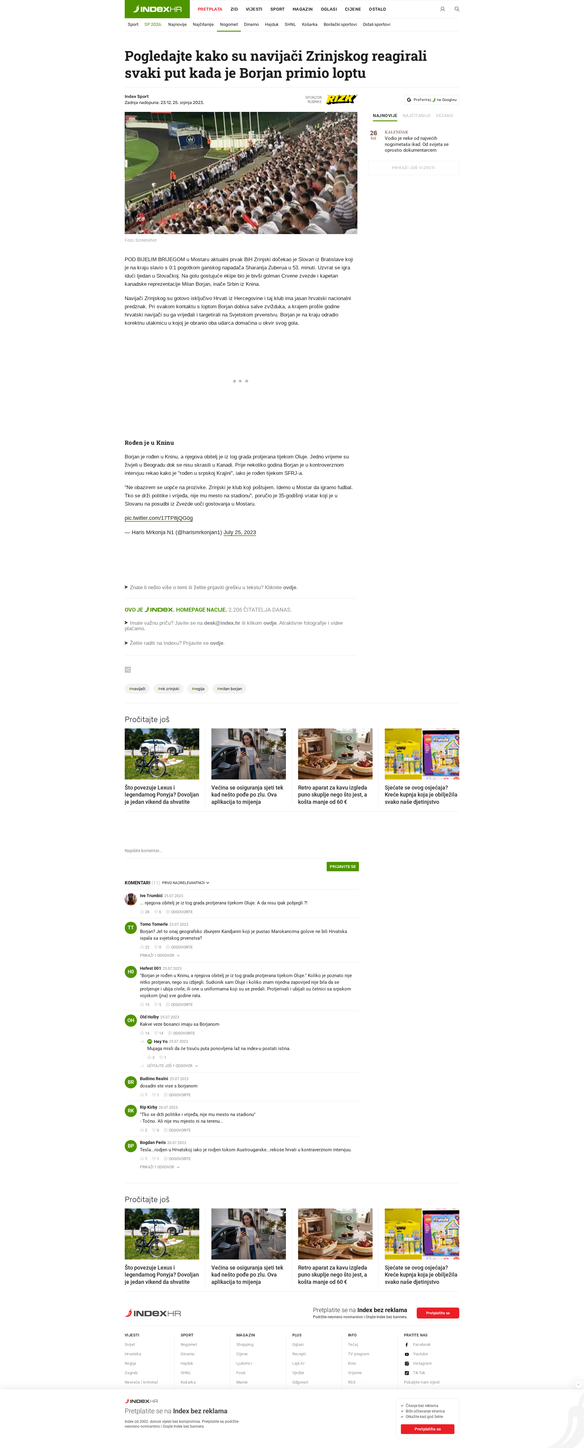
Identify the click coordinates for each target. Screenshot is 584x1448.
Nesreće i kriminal (141, 1382)
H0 (131, 972)
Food (240, 1372)
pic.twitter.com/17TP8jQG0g (159, 518)
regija (198, 688)
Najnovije (177, 24)
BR (131, 1082)
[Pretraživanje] (454, 9)
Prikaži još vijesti (413, 168)
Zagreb (131, 1372)
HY (149, 1041)
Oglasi (329, 9)
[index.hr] (157, 9)
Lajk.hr (298, 1363)
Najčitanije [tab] (417, 116)
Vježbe (298, 1372)
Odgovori (300, 1382)
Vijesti (254, 9)
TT (131, 928)
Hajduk (272, 24)
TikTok (419, 1372)
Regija (130, 1363)
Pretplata (210, 9)
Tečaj (353, 1344)
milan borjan (229, 688)
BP (131, 1146)
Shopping (244, 1344)
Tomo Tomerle (154, 924)
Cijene (353, 9)
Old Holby (149, 1016)
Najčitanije (203, 24)
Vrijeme (355, 1372)
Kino (352, 1363)
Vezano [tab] (444, 116)
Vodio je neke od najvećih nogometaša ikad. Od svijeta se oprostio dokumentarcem (417, 141)
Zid (234, 9)
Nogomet (229, 24)
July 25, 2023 (240, 532)
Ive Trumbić (151, 895)
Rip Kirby (148, 1107)
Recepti (299, 1354)
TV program (358, 1354)
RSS (352, 1382)
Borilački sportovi (340, 24)
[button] (132, 752)
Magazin (245, 1335)
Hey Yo (161, 1041)
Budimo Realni (154, 1078)
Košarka (310, 24)
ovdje (269, 623)
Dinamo (251, 24)
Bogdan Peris (153, 1142)
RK (131, 1111)
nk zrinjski (168, 688)
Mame (242, 1382)
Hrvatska (133, 1354)
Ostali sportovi (376, 24)
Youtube (420, 1354)
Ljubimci (244, 1363)
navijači (137, 688)
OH (130, 1020)
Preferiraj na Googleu (435, 100)
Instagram (422, 1363)
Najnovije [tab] (385, 116)
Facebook (422, 1344)
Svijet (130, 1344)
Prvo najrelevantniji (183, 883)
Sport (277, 9)
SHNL (290, 24)
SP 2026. (153, 24)
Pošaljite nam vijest (422, 1382)
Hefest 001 (150, 968)
